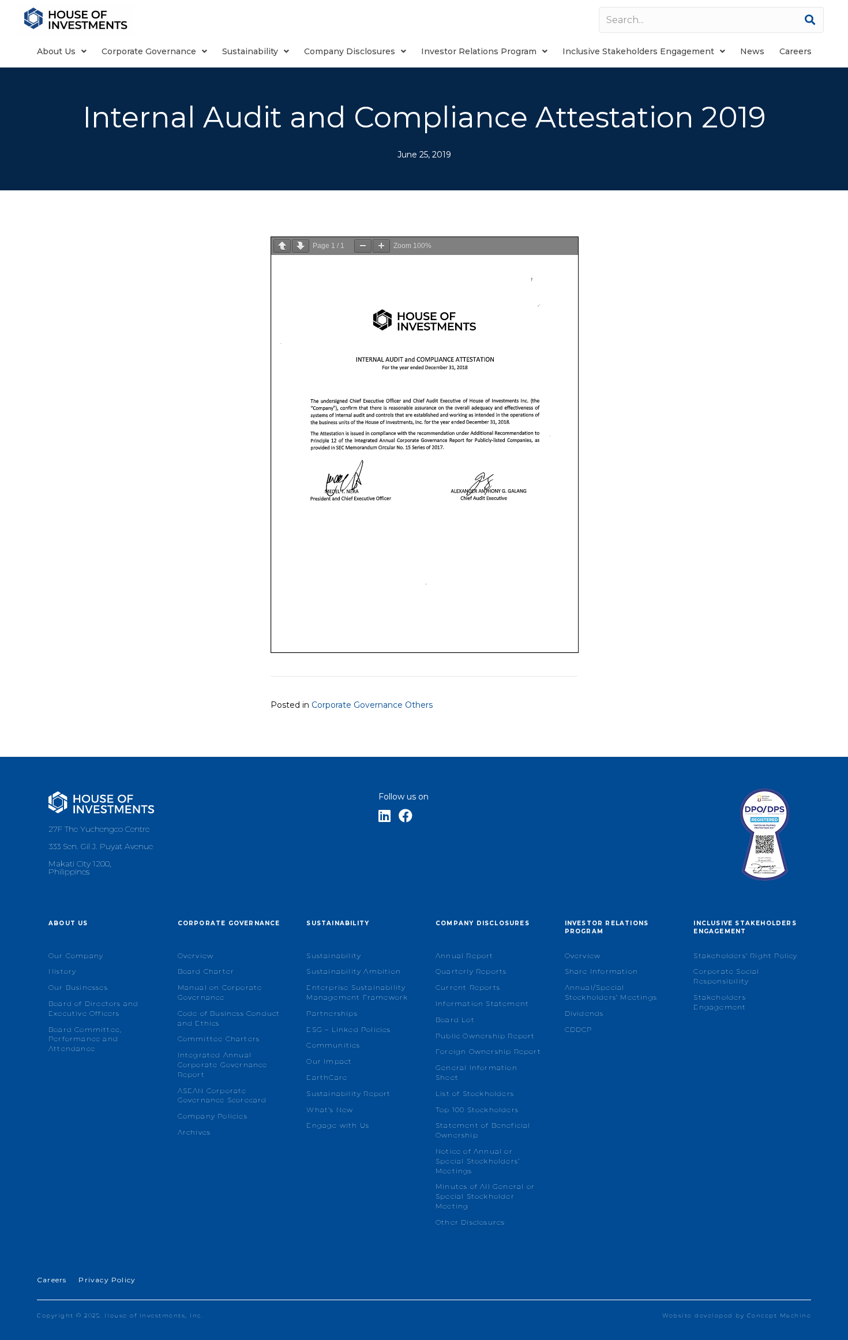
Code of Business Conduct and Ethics (229, 1018)
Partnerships (331, 1013)
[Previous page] (282, 246)
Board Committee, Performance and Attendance (85, 1039)
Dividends (584, 1013)
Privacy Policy (107, 1279)
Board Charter (206, 971)
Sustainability (333, 955)
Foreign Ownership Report (488, 1051)
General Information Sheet (476, 1072)
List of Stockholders (475, 1093)
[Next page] (300, 246)
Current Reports (468, 987)
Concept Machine (779, 1315)
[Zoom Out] (363, 246)
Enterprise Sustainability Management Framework (357, 992)
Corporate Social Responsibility (726, 976)
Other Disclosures (470, 1222)
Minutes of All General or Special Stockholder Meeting (485, 1196)
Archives (194, 1132)
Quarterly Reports (471, 971)
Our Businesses (78, 987)
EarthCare (326, 1077)
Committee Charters (219, 1038)
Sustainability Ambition (353, 971)
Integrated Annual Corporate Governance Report (223, 1064)
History (62, 971)
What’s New (329, 1109)
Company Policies (212, 1116)
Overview (196, 955)
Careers (51, 1279)
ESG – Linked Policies (348, 1029)
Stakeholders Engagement (719, 1002)
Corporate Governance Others (372, 705)
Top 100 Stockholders (477, 1109)
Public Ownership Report (485, 1035)
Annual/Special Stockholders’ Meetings (611, 992)
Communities (333, 1045)
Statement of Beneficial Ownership (483, 1130)
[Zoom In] (381, 246)
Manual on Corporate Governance (220, 992)
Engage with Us (337, 1125)
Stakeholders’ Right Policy (745, 955)
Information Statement (482, 1003)
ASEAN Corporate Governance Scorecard (222, 1095)
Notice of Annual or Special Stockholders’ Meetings (478, 1161)
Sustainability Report (348, 1093)
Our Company (75, 955)
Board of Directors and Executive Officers (93, 1008)
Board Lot (455, 1019)
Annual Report (465, 955)
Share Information (601, 971)
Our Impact (329, 1061)
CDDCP (578, 1029)
